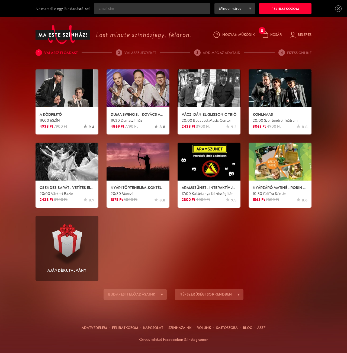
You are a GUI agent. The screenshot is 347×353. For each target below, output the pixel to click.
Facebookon (173, 339)
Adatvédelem (94, 327)
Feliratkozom (125, 327)
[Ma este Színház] (63, 34)
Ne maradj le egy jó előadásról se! (63, 8)
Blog (247, 327)
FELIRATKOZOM (285, 8)
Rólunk (204, 327)
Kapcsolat (153, 327)
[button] (338, 8)
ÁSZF (261, 327)
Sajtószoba (227, 327)
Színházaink (179, 327)
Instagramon (197, 339)
